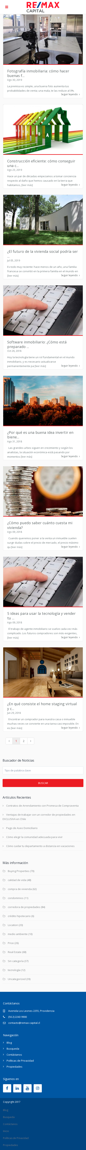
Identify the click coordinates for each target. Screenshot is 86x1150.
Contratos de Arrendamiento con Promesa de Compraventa (42, 805)
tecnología (14, 970)
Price (11, 943)
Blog (9, 1042)
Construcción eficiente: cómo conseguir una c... (41, 163)
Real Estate (14, 952)
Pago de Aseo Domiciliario (22, 828)
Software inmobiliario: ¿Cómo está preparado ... (37, 344)
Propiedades (14, 1066)
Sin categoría (16, 961)
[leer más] (27, 185)
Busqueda (13, 1048)
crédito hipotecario (19, 916)
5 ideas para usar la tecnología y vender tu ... (41, 615)
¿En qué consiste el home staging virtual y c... (42, 706)
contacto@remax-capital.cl (24, 1023)
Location (13, 925)
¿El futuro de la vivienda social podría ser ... (42, 253)
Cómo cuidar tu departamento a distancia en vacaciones (40, 846)
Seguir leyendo (69, 94)
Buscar (43, 783)
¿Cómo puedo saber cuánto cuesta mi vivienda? (39, 525)
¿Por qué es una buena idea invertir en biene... (40, 434)
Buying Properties (18, 871)
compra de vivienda (20, 889)
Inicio (6, 1131)
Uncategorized (17, 979)
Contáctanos (14, 1054)
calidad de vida (17, 880)
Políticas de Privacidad (20, 1060)
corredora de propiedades (24, 907)
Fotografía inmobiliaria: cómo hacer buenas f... (38, 73)
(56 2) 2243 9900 (17, 1017)
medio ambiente (18, 934)
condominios (15, 898)
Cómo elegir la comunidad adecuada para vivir (34, 837)
